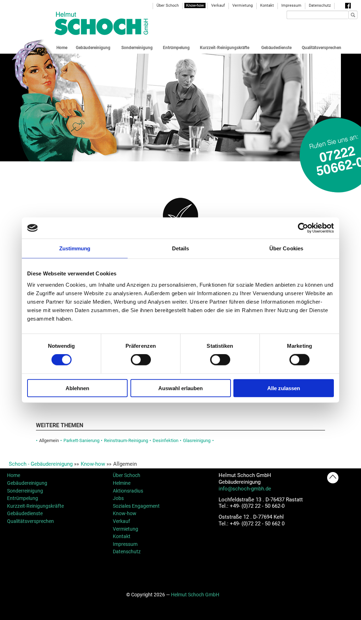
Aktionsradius (128, 491)
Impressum (125, 544)
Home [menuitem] (61, 47)
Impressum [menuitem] (291, 5)
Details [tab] (180, 248)
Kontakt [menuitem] (267, 5)
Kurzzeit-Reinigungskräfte (35, 506)
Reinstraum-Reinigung (126, 440)
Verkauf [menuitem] (218, 5)
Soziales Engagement (136, 506)
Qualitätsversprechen (30, 521)
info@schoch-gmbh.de (245, 488)
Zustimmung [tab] (75, 248)
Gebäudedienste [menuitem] (276, 47)
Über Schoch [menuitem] (168, 5)
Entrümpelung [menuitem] (176, 47)
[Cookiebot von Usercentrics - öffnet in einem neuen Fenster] (303, 228)
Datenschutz (127, 551)
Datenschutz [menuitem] (320, 5)
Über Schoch (126, 475)
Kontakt (121, 536)
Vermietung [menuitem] (242, 5)
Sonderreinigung (25, 491)
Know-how (93, 464)
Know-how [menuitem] (195, 5)
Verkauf (121, 521)
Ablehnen (77, 388)
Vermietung (125, 529)
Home (13, 475)
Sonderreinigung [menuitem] (137, 47)
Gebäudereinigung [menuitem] (93, 47)
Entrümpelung (22, 498)
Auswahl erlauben (180, 388)
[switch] (141, 359)
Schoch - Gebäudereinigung (41, 464)
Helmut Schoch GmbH (195, 594)
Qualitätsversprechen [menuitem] (321, 47)
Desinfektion (165, 440)
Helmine (121, 483)
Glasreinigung (196, 440)
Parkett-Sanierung (81, 440)
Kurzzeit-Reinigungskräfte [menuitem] (224, 47)
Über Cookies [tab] (286, 248)
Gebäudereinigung (27, 483)
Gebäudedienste (25, 513)
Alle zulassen (283, 388)
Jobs (118, 498)
